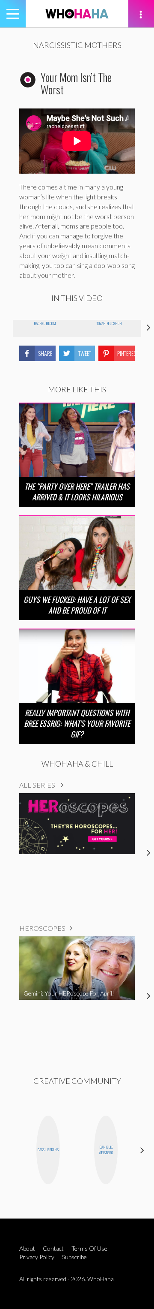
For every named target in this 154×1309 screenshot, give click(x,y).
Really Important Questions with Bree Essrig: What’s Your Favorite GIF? (77, 723)
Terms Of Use (89, 1248)
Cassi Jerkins (48, 1150)
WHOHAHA (77, 13)
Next (142, 1149)
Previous (11, 1149)
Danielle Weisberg (106, 1150)
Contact (53, 1248)
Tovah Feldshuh (109, 323)
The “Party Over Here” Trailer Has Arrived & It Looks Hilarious (77, 492)
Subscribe (74, 1257)
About (27, 1248)
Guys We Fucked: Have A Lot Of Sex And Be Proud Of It (77, 605)
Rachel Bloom (45, 323)
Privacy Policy (36, 1257)
